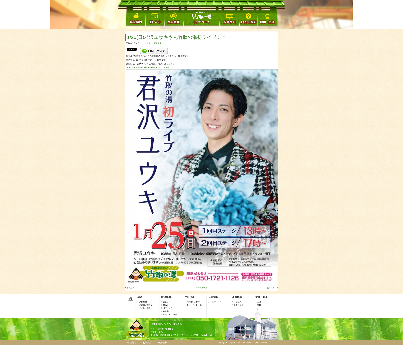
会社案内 (131, 342)
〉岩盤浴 (165, 302)
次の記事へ (271, 288)
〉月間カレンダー (192, 302)
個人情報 (162, 342)
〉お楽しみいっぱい (169, 314)
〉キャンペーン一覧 (193, 305)
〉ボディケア (166, 308)
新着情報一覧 (201, 287)
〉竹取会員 (236, 302)
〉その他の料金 (144, 308)
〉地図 (258, 305)
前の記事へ (131, 288)
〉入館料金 (142, 302)
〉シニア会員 (237, 305)
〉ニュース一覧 (214, 302)
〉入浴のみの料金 (145, 305)
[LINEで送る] (154, 49)
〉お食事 (165, 311)
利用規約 (147, 342)
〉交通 (258, 302)
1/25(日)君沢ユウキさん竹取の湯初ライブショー (179, 37)
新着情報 (157, 43)
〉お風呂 (165, 305)
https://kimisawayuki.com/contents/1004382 (147, 67)
